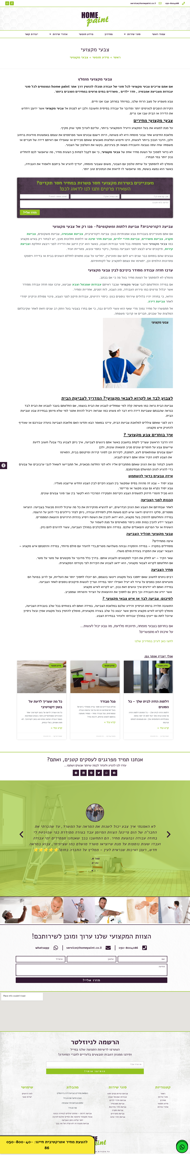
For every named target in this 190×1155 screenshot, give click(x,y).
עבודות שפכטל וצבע (86, 284)
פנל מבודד (107, 701)
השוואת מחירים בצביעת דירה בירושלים (72, 1093)
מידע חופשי (86, 34)
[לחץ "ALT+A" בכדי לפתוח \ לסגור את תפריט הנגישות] (3, 465)
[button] (114, 773)
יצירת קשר (31, 34)
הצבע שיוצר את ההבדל (72, 1098)
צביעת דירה (156, 301)
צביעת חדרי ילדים (127, 239)
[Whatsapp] (7, 3)
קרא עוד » (163, 728)
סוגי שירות (134, 34)
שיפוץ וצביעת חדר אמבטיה (72, 1103)
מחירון (109, 34)
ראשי (116, 57)
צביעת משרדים (152, 239)
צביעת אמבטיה (72, 234)
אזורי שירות (60, 34)
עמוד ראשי (158, 34)
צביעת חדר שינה (100, 239)
